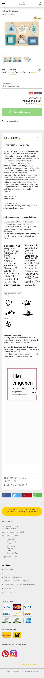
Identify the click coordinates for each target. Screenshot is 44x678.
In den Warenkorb (22, 112)
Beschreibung (12, 137)
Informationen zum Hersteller (15, 478)
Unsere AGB (8, 570)
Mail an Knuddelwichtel (13, 577)
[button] (6, 495)
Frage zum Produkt (11, 121)
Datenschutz (8, 589)
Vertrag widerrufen (31, 664)
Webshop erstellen (14, 671)
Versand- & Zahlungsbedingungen (16, 581)
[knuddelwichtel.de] (22, 3)
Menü (3, 3)
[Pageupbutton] (37, 674)
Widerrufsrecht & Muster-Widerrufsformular (20, 585)
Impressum (8, 573)
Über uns (7, 592)
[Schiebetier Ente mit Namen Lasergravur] (22, 33)
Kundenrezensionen (16, 485)
